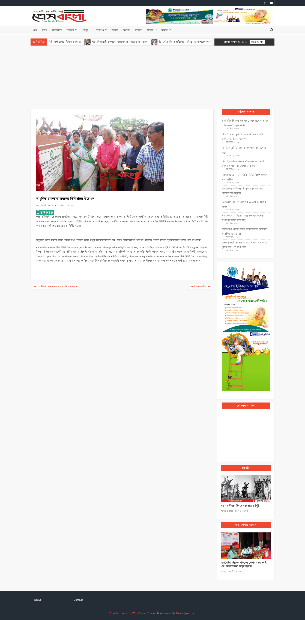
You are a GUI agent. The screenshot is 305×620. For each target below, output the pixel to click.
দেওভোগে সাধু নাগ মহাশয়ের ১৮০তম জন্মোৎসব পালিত (244, 204)
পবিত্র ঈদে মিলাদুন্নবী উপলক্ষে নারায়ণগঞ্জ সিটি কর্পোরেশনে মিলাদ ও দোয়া (242, 137)
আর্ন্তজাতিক (57, 29)
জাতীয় (44, 29)
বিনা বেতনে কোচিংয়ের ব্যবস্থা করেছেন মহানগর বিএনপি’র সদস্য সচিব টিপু (243, 218)
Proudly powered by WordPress (127, 613)
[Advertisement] (152, 77)
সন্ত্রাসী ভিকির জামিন (198, 286)
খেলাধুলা (85, 29)
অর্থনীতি (126, 29)
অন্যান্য (164, 29)
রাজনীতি (115, 29)
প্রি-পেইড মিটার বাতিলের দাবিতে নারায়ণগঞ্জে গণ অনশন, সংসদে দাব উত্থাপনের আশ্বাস (184, 41)
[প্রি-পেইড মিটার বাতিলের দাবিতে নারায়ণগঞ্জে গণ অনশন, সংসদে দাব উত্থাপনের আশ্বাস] (136, 41)
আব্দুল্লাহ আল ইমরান (44, 205)
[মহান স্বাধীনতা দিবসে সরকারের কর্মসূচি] (246, 488)
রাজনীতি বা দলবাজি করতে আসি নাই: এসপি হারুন (57, 286)
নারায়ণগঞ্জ (100, 29)
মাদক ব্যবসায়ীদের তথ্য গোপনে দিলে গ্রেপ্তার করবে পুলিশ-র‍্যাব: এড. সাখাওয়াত (244, 245)
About (37, 600)
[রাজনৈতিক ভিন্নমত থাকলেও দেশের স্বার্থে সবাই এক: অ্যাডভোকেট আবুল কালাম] (246, 545)
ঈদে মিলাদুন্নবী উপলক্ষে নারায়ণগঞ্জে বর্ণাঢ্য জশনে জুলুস (101, 41)
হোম (35, 29)
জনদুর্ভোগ (138, 29)
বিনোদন (150, 29)
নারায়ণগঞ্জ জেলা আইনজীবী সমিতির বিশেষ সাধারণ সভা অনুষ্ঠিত (244, 177)
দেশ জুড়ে (70, 29)
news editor (227, 510)
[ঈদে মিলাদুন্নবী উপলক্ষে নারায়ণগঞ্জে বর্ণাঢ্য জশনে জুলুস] (69, 41)
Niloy (223, 571)
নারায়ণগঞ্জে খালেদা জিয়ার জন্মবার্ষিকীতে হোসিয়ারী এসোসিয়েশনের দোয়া (244, 231)
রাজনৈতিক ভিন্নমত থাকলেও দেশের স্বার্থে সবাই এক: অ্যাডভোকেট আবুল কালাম (245, 123)
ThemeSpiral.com (185, 613)
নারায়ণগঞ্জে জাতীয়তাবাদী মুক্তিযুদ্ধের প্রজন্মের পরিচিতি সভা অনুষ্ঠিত (242, 191)
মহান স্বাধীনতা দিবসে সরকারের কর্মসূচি (240, 506)
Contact (78, 600)
